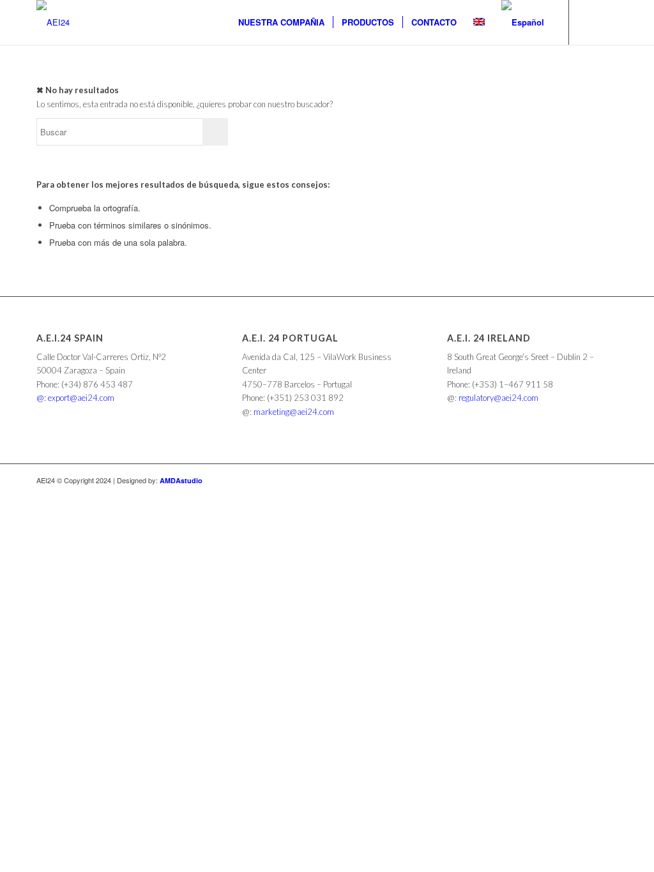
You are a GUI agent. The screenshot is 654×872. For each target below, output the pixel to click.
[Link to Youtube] (608, 21)
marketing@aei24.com (294, 412)
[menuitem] (281, 22)
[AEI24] (53, 22)
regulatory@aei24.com (498, 398)
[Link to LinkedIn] (588, 21)
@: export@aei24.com (75, 398)
